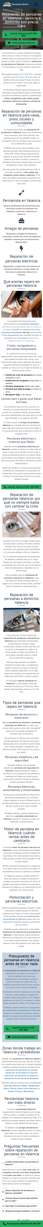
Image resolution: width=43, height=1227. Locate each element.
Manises (32, 1088)
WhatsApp (19, 77)
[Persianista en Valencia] (21, 192)
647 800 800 (26, 74)
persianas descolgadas (12, 332)
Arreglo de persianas (21, 228)
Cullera (13, 1088)
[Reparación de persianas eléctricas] (21, 248)
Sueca (20, 1088)
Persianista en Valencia (21, 200)
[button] (36, 4)
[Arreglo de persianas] (21, 220)
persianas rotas (9, 327)
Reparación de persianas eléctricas (21, 258)
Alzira (6, 1088)
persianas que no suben (28, 327)
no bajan (7, 329)
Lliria (26, 1088)
